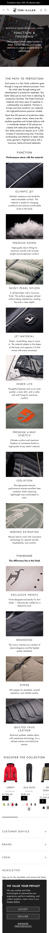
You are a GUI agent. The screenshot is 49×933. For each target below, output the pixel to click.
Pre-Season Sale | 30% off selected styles (23, 3)
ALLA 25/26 (29, 787)
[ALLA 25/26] (29, 773)
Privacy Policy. (13, 901)
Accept (23, 909)
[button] (3, 10)
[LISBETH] (10, 773)
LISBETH (10, 787)
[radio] (4, 804)
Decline (23, 916)
